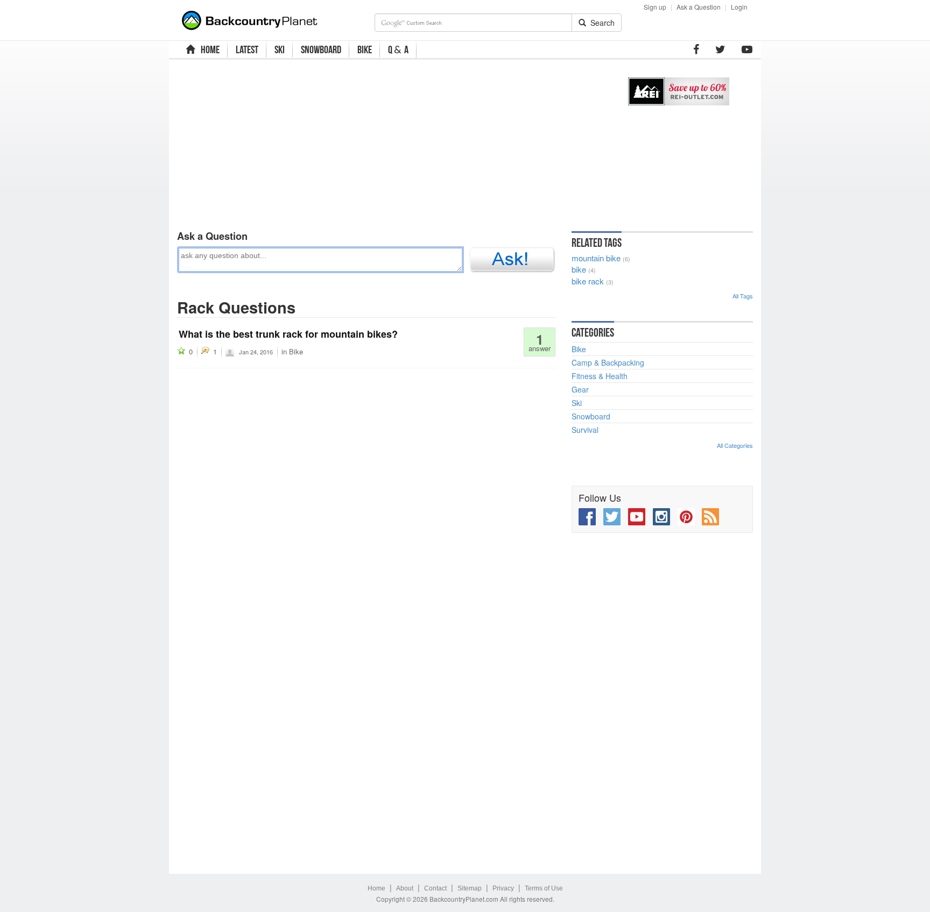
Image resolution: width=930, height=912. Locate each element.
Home (376, 888)
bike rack (588, 281)
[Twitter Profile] (720, 49)
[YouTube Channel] (747, 49)
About (404, 888)
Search (600, 22)
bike (579, 269)
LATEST (247, 49)
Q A (398, 50)
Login (739, 6)
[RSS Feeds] (710, 516)
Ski (577, 402)
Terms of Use (544, 888)
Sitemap (469, 888)
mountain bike (596, 257)
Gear (580, 389)
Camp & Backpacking (608, 362)
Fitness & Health (600, 375)
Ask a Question (699, 6)
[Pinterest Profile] (686, 516)
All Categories (735, 445)
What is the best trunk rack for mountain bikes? (288, 334)
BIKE (364, 49)
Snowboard (591, 416)
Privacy (503, 888)
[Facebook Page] (696, 49)
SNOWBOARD (321, 49)
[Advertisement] (391, 142)
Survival (585, 429)
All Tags (742, 295)
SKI (279, 49)
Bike (296, 351)
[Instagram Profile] (661, 516)
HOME (209, 49)
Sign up (655, 6)
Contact (435, 888)
